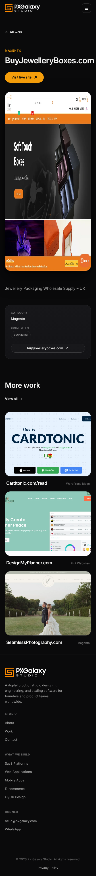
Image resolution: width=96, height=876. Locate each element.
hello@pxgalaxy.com (21, 821)
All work (16, 32)
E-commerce (15, 789)
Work (9, 731)
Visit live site (21, 77)
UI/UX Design (15, 797)
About (9, 723)
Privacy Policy (48, 868)
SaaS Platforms (16, 763)
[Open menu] (86, 8)
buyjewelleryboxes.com (45, 348)
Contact (11, 739)
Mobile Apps (14, 780)
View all (11, 399)
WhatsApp (13, 829)
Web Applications (18, 772)
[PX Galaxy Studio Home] (22, 8)
